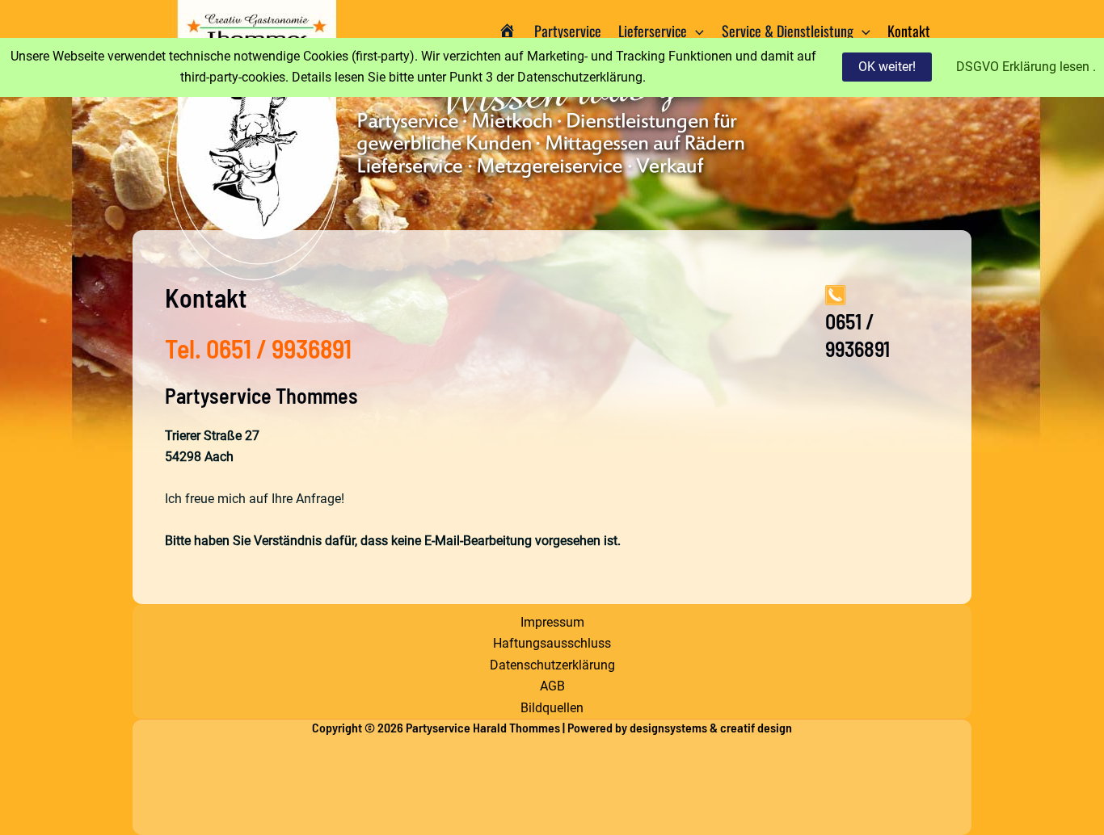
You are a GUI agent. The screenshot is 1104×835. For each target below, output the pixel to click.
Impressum (552, 622)
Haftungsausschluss (552, 643)
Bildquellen (552, 707)
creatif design (756, 727)
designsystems (668, 727)
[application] (695, 30)
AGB (552, 686)
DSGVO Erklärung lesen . (1026, 66)
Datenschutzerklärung (552, 665)
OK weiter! (887, 66)
